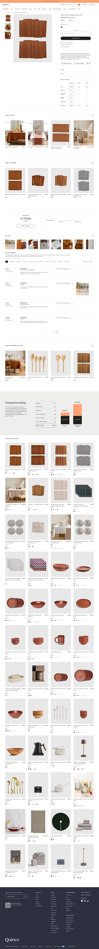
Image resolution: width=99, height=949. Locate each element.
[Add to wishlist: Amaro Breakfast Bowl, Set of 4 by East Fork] (23, 627)
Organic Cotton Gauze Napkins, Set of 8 (58, 470)
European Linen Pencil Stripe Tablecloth (56, 542)
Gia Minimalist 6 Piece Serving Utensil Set (12, 800)
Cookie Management (71, 946)
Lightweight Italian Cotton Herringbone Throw (11, 872)
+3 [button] (84, 769)
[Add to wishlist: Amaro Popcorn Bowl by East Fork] (69, 590)
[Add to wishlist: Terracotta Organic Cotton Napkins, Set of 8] (23, 444)
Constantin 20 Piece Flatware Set (58, 726)
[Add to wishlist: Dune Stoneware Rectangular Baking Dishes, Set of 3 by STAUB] (23, 664)
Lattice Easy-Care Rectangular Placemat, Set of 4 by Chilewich (13, 579)
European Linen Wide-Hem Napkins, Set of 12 (35, 470)
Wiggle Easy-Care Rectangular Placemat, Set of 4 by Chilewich (36, 579)
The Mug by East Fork (56, 652)
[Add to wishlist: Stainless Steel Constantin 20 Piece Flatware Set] (69, 700)
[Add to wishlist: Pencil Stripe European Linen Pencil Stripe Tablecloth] (69, 516)
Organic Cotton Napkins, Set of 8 (13, 469)
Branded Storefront (70, 928)
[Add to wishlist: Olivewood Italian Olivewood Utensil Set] (46, 352)
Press (52, 908)
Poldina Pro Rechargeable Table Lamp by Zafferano (80, 763)
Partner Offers (54, 930)
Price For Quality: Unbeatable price (63, 302)
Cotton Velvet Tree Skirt (57, 835)
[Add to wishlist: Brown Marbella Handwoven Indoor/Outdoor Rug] (46, 811)
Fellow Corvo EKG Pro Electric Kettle (35, 763)
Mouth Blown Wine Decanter (12, 835)
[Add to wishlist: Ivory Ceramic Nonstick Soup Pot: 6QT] (69, 737)
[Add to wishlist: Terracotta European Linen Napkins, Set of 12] (91, 352)
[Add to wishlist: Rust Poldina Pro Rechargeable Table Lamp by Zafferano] (91, 737)
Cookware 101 (53, 912)
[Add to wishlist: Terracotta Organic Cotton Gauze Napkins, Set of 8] (69, 444)
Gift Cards (38, 903)
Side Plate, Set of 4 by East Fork (13, 615)
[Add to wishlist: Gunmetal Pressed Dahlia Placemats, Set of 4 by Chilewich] (23, 516)
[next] (92, 115)
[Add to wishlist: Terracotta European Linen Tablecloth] (23, 352)
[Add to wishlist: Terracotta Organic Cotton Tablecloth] (23, 122)
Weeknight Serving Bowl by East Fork (34, 616)
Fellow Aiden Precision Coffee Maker (35, 689)
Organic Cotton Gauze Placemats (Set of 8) (56, 147)
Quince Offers (54, 932)
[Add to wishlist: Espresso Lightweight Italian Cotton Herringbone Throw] (23, 846)
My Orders (68, 899)
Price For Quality (50, 220)
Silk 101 (52, 917)
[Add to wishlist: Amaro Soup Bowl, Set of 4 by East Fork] (91, 627)
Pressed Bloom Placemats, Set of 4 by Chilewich (81, 542)
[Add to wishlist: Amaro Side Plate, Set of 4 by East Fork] (23, 590)
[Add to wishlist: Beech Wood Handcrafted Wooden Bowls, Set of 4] (46, 700)
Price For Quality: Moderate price (63, 268)
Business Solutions (69, 917)
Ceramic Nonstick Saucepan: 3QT (58, 800)
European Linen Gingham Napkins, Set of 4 (34, 542)
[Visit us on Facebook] (82, 901)
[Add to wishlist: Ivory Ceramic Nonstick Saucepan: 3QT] (69, 774)
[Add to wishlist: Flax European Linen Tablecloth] (91, 122)
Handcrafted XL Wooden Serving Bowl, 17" (11, 763)
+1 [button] (38, 509)
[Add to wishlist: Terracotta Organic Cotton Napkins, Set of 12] (23, 170)
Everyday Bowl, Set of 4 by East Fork (35, 652)
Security (67, 908)
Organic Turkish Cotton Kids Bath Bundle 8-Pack (35, 872)
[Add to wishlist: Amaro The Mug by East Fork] (69, 627)
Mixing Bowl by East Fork (11, 725)
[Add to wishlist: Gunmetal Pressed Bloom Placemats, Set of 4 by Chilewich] (91, 516)
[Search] (79, 5)
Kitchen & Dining (11, 12)
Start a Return (69, 901)
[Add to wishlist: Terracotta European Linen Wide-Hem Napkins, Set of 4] (46, 170)
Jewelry (37, 901)
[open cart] (90, 4)
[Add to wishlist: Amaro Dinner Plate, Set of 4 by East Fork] (91, 664)
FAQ (67, 897)
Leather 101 (53, 914)
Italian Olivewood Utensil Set (35, 377)
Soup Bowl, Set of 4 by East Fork (81, 652)
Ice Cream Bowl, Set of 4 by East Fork (80, 726)
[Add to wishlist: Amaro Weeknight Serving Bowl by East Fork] (46, 590)
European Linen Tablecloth (78, 147)
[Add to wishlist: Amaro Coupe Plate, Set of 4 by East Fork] (69, 553)
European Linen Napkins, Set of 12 (81, 378)
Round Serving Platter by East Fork (80, 579)
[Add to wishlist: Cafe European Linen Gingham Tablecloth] (23, 479)
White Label (68, 924)
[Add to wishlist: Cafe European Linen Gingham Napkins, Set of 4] (46, 516)
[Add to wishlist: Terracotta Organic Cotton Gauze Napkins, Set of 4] (69, 170)
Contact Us (68, 910)
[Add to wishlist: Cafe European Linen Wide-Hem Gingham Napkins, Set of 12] (69, 479)
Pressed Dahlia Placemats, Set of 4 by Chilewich (12, 542)
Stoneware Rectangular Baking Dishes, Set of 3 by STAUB (13, 689)
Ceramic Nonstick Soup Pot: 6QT (59, 762)
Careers (52, 923)
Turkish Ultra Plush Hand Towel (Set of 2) (36, 800)
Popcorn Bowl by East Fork (57, 615)
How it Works (53, 899)
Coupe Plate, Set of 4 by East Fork (58, 579)
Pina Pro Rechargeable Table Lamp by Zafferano (80, 872)
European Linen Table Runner (35, 147)
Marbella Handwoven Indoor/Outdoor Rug (33, 836)
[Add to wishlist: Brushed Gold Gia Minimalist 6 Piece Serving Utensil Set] (23, 774)
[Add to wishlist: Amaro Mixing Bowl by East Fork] (23, 700)
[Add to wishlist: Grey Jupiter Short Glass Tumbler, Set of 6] (91, 774)
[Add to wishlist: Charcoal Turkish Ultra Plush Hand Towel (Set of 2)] (46, 774)
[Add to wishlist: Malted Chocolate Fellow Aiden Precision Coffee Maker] (46, 664)
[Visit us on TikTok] (88, 901)
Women (37, 897)
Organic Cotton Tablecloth (11, 147)
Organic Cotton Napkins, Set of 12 (13, 195)
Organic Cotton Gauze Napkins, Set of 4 (59, 195)
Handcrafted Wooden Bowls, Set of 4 (33, 726)
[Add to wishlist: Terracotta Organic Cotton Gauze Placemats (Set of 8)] (69, 122)
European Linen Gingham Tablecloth (11, 505)
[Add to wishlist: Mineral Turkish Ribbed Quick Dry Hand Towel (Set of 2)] (69, 846)
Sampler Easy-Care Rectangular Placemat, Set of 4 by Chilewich (81, 505)
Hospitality (68, 926)
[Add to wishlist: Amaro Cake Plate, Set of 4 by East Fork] (69, 664)
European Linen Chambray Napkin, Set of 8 (80, 195)
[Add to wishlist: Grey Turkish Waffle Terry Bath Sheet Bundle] (91, 811)
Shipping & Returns (70, 903)
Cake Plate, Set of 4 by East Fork (59, 688)
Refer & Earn (53, 897)
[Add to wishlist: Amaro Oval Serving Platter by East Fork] (91, 590)
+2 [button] (61, 585)
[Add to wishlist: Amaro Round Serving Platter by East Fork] (91, 553)
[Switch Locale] (93, 4)
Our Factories (53, 903)
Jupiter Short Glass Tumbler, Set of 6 (81, 800)
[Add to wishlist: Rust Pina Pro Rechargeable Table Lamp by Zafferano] (91, 846)
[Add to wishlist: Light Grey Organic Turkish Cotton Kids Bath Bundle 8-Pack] (46, 846)
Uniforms (68, 931)
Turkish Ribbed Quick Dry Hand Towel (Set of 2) (58, 872)
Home (6, 12)
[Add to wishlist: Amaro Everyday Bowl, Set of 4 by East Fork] (46, 627)
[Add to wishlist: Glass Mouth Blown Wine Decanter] (23, 811)
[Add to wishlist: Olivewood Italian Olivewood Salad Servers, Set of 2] (69, 352)
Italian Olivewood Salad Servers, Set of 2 (59, 378)
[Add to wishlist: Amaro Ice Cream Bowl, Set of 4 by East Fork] (91, 700)
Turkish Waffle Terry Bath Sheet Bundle (81, 836)
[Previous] (88, 115)
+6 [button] (61, 474)
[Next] (56, 332)
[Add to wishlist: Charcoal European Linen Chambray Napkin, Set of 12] (91, 444)
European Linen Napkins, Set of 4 (35, 505)
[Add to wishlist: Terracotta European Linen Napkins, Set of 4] (46, 479)
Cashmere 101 (54, 910)
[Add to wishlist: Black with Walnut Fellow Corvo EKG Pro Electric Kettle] (46, 737)
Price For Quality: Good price (62, 317)
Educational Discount (55, 928)
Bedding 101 (53, 919)
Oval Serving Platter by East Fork (80, 616)
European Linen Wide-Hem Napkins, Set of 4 (35, 195)
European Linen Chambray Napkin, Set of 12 (80, 470)
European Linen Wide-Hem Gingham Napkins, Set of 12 (57, 505)
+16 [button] (38, 474)
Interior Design (69, 922)
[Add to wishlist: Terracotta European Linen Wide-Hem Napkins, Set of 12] (46, 444)
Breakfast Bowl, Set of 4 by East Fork (13, 652)
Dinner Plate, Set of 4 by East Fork (80, 689)
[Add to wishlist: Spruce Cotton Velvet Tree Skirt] (69, 811)
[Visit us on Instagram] (85, 901)
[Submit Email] (25, 896)
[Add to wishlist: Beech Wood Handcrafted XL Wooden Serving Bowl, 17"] (23, 737)
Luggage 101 (53, 921)
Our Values (53, 901)
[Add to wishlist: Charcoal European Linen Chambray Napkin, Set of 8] (91, 170)
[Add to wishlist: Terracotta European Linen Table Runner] (46, 122)
